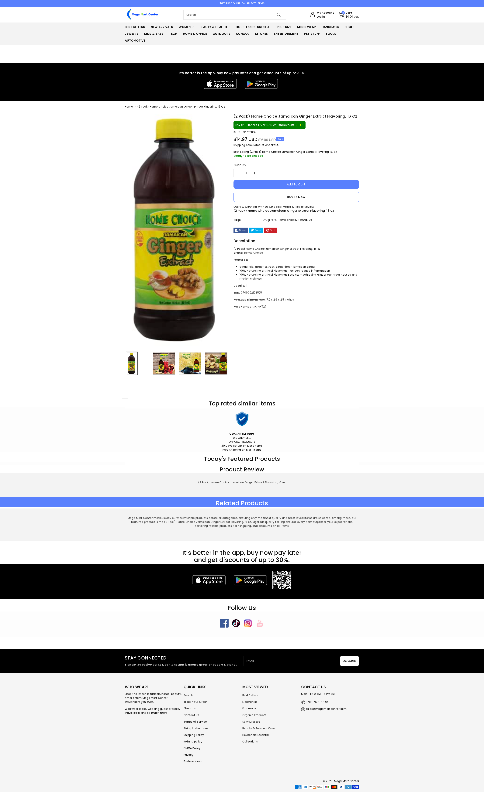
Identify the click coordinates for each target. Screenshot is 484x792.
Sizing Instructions (196, 728)
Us (310, 220)
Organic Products (254, 715)
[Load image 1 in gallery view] (131, 363)
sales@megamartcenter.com (326, 709)
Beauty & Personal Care (258, 728)
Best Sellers (250, 695)
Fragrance (249, 708)
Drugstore (269, 220)
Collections (250, 741)
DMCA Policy (192, 748)
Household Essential (255, 735)
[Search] (279, 14)
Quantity (239, 165)
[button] (349, 15)
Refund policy (193, 741)
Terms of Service (195, 722)
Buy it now (296, 197)
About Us (190, 708)
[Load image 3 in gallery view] (190, 363)
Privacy (188, 755)
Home (129, 106)
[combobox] (235, 14)
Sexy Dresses (251, 722)
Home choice (287, 220)
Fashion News (193, 761)
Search (188, 695)
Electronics (249, 702)
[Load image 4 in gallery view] (216, 363)
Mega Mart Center (346, 781)
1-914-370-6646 (317, 702)
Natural (302, 220)
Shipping (239, 145)
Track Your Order (195, 702)
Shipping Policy (194, 735)
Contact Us (191, 715)
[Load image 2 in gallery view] (163, 363)
